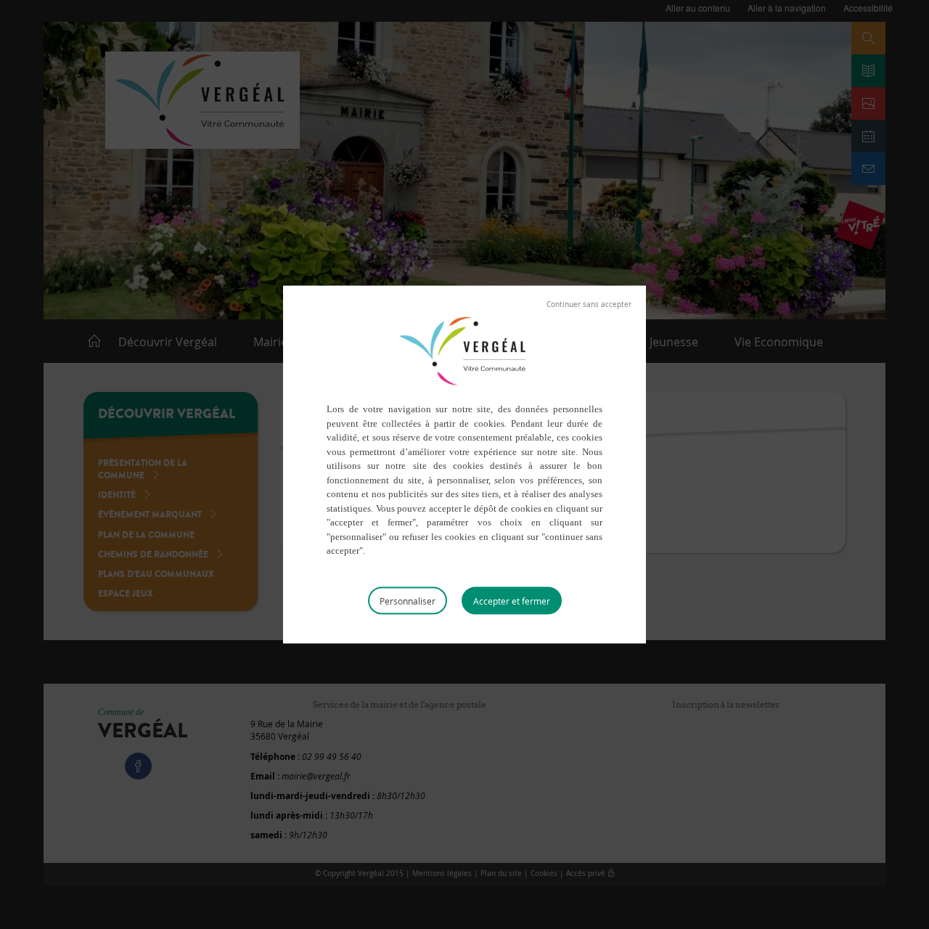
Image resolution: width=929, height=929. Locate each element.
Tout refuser (589, 304)
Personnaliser (407, 600)
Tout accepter (512, 600)
